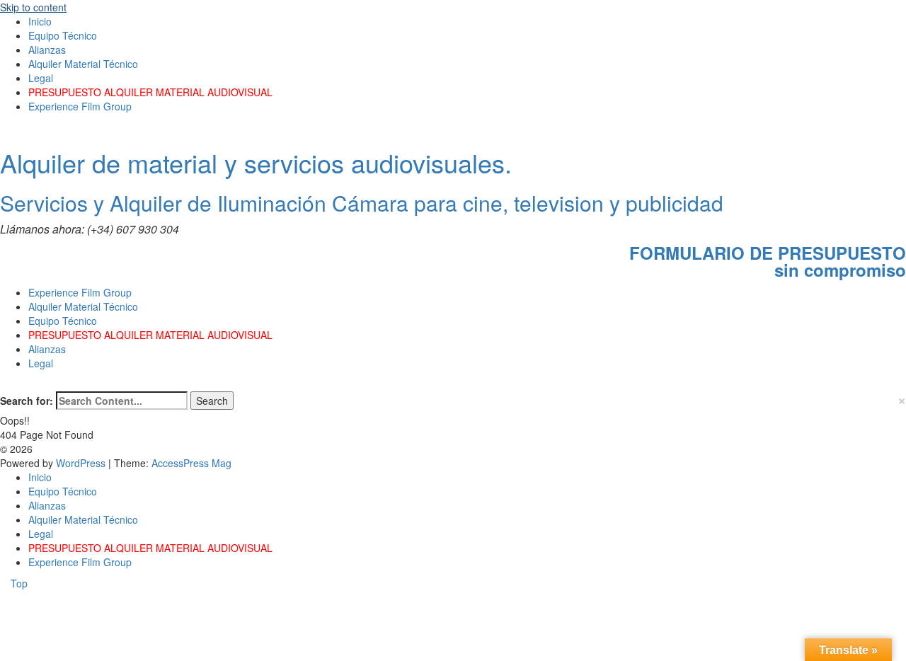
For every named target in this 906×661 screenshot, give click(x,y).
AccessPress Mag (191, 463)
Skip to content (33, 7)
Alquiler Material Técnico (83, 64)
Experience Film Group (80, 106)
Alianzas (47, 49)
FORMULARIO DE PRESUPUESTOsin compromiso (767, 261)
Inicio (40, 21)
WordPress (82, 463)
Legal (40, 78)
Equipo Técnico (62, 35)
